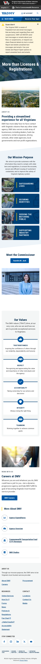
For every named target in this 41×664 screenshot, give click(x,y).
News (4, 607)
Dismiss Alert (38, 25)
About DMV (6, 581)
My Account (28, 13)
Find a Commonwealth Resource (27, 7)
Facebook (4, 641)
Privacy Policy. (24, 660)
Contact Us (27, 600)
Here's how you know (28, 3)
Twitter (24, 641)
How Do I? (5, 600)
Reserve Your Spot (32, 19)
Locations (26, 596)
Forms (4, 603)
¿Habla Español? (8, 622)
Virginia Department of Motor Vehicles (25, 1)
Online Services (8, 596)
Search (37, 13)
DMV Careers (9, 498)
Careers (5, 584)
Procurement (28, 581)
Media (25, 603)
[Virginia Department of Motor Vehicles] (8, 13)
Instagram (10, 641)
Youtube (31, 641)
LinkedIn (17, 641)
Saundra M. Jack (19, 261)
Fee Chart (5, 618)
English (5, 7)
